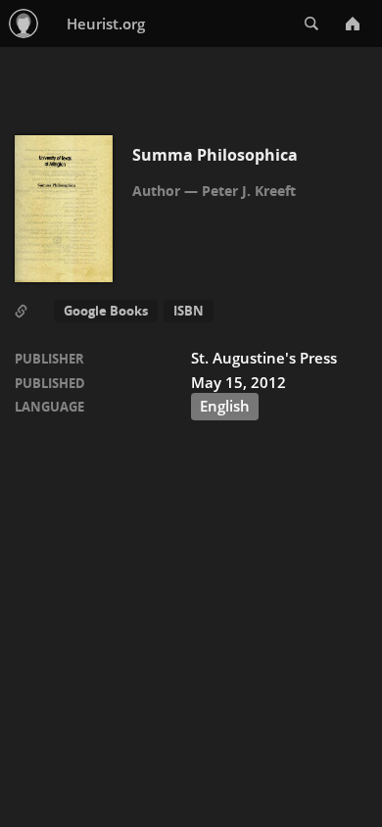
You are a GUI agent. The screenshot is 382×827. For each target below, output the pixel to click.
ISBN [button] (188, 310)
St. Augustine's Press (264, 357)
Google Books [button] (106, 310)
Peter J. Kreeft (249, 190)
